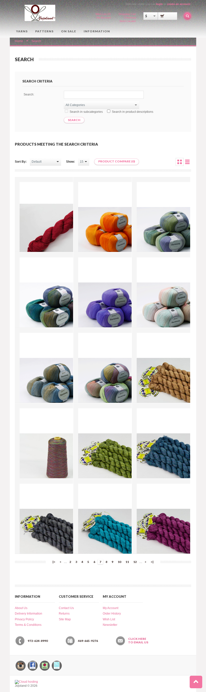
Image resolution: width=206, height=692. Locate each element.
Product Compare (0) (116, 161)
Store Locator (127, 21)
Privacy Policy (24, 619)
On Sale (68, 31)
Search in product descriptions (132, 112)
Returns (64, 613)
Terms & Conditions (28, 625)
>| (152, 562)
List (187, 162)
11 (127, 562)
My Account (103, 17)
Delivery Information (28, 613)
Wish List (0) (103, 14)
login (159, 4)
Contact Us (66, 608)
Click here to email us (138, 640)
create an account (178, 4)
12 (135, 562)
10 (119, 562)
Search (36, 41)
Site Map (65, 619)
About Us (21, 608)
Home (19, 41)
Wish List (109, 619)
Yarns (22, 31)
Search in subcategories (86, 112)
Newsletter (110, 625)
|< (54, 562)
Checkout (130, 17)
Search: (29, 94)
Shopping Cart (127, 14)
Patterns (44, 31)
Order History (112, 613)
